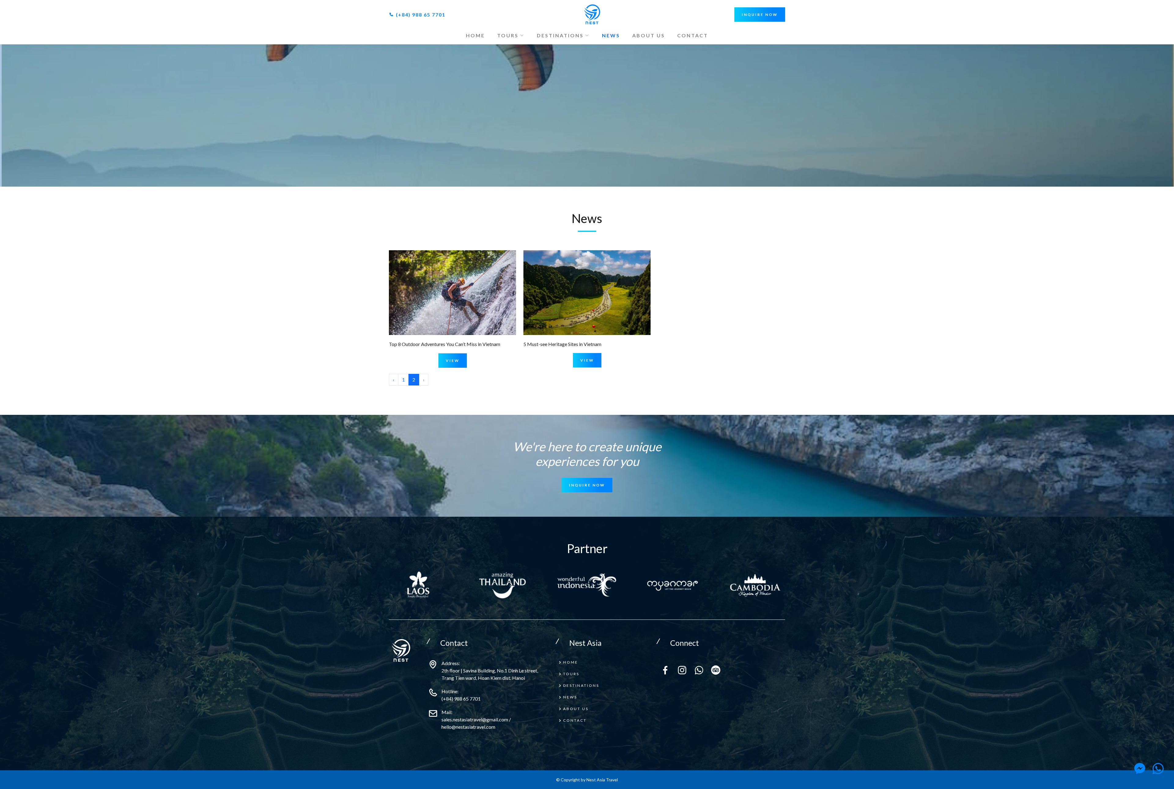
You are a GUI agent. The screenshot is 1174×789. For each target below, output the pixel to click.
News (611, 35)
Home (475, 35)
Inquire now (760, 14)
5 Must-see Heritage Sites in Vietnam (562, 344)
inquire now (587, 485)
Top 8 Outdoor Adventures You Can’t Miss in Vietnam (444, 344)
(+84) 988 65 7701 (419, 14)
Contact (692, 35)
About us (648, 35)
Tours (571, 674)
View (453, 360)
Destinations (581, 685)
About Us (576, 708)
